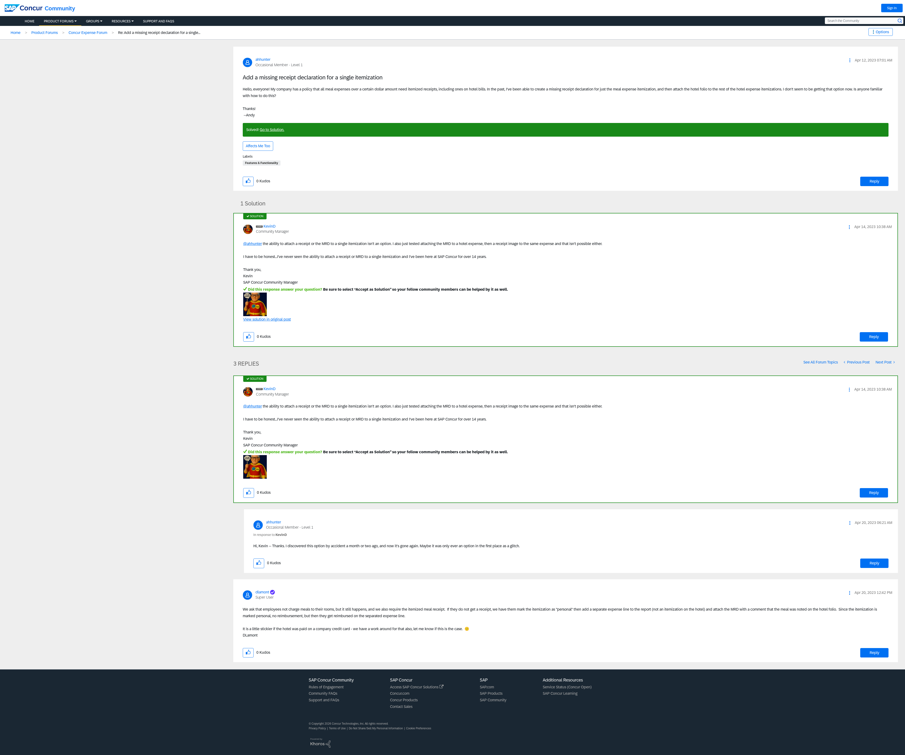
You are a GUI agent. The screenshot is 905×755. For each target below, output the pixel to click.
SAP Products (491, 693)
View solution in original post (267, 319)
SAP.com (487, 687)
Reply (874, 181)
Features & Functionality (261, 163)
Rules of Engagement (326, 687)
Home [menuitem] (29, 21)
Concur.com (399, 693)
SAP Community (493, 700)
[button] (850, 60)
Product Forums (44, 33)
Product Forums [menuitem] (59, 21)
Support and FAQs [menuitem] (158, 21)
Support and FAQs (324, 700)
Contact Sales (401, 707)
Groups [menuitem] (92, 21)
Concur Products (404, 700)
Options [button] (882, 32)
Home (16, 33)
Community (60, 8)
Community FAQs (323, 693)
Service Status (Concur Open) (567, 687)
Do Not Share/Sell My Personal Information (376, 728)
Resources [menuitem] (121, 21)
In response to (270, 535)
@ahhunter (252, 244)
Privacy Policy (317, 728)
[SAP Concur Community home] (23, 8)
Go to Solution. (272, 130)
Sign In (892, 8)
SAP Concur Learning (560, 693)
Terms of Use (337, 728)
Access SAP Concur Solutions (414, 687)
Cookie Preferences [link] (418, 728)
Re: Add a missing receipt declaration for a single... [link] (159, 33)
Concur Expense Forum (88, 33)
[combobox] (864, 20)
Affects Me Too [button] (258, 146)
